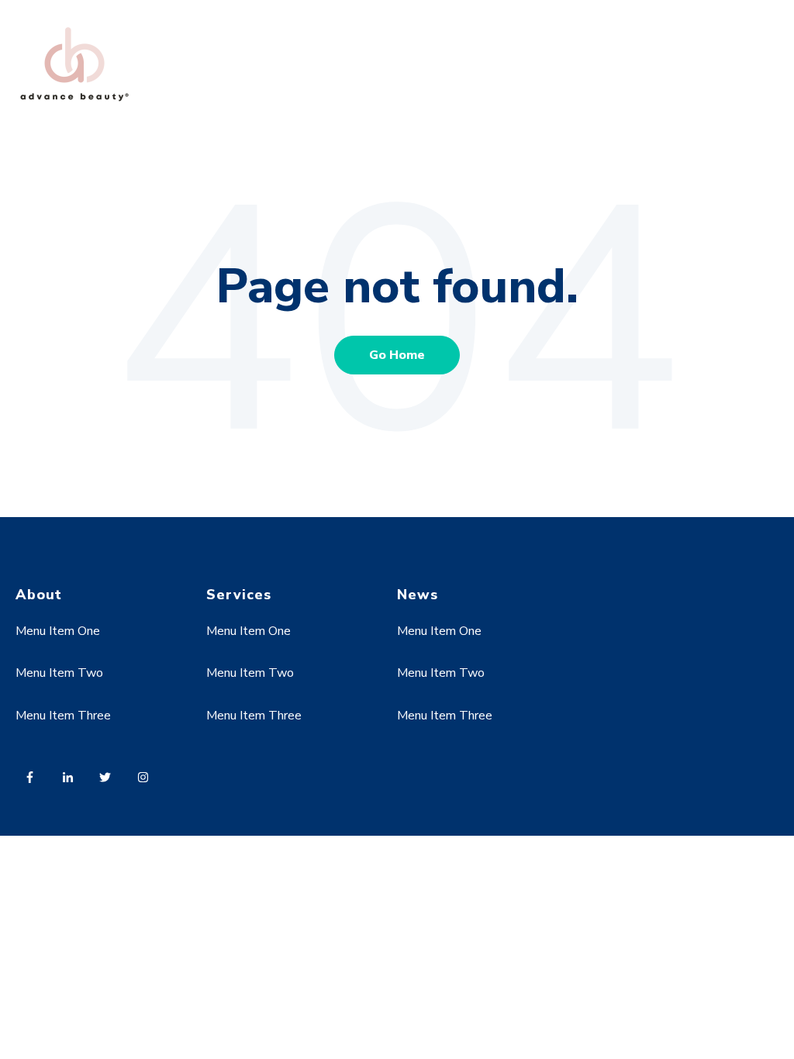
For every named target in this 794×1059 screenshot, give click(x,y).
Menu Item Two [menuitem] (59, 672)
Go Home (397, 355)
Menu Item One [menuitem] (58, 631)
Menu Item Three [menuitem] (63, 715)
